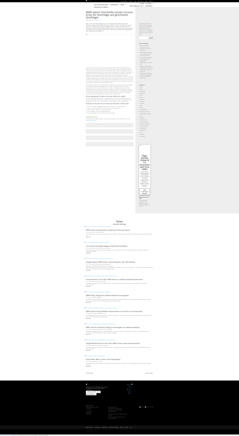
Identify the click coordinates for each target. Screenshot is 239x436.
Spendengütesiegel (112, 418)
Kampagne (142, 101)
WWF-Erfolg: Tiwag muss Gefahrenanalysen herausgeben (107, 295)
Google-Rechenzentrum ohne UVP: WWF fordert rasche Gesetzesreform (113, 343)
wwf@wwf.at (88, 412)
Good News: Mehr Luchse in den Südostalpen (103, 359)
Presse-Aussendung (96, 20)
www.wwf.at (88, 414)
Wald (141, 132)
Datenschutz (104, 427)
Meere (141, 107)
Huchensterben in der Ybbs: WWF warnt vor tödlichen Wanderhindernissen (114, 279)
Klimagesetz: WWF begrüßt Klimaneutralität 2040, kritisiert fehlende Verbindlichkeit (146, 68)
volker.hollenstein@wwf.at (91, 120)
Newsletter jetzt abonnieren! (93, 393)
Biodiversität (142, 91)
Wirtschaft (140, 1)
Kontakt (126, 427)
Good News (142, 99)
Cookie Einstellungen (114, 427)
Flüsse (141, 97)
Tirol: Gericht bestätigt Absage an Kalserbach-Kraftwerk (106, 246)
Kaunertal (142, 103)
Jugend (135, 1)
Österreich (142, 117)
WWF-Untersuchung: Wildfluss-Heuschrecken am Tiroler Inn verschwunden (114, 311)
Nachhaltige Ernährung (145, 111)
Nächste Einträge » (149, 373)
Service (150, 1)
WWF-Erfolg (142, 136)
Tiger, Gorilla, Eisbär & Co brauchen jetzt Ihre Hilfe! (145, 162)
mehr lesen (88, 237)
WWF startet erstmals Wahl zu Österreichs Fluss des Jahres (108, 230)
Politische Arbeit (143, 120)
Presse (146, 1)
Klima (141, 105)
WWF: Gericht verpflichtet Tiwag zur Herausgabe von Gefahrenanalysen (113, 327)
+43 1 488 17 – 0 (89, 411)
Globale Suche (144, 31)
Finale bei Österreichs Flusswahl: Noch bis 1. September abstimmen (145, 47)
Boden (141, 95)
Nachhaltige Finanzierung (145, 113)
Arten (141, 89)
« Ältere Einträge (89, 373)
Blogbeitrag (142, 93)
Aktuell (149, 3)
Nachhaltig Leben (143, 109)
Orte (122, 4)
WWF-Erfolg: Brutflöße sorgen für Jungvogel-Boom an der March (146, 54)
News (141, 115)
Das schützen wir (101, 4)
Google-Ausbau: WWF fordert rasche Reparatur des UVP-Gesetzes (110, 262)
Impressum (97, 427)
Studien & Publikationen (145, 124)
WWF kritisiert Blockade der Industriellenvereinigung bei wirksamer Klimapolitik (146, 75)
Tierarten (114, 4)
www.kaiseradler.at (97, 101)
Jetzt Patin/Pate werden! (145, 191)
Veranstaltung (143, 130)
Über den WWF (143, 128)
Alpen (141, 87)
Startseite (2, 435)
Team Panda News (144, 126)
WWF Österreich (124, 1)
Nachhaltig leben (100, 7)
